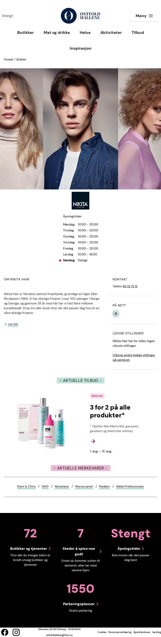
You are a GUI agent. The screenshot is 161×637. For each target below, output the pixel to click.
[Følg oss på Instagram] (16, 632)
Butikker (21, 59)
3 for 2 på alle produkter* (110, 411)
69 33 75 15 (130, 286)
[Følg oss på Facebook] (4, 632)
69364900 (74, 629)
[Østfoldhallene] (80, 16)
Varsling (156, 632)
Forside (8, 59)
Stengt (7, 15)
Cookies (102, 632)
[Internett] (116, 313)
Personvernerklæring (120, 632)
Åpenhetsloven (142, 632)
